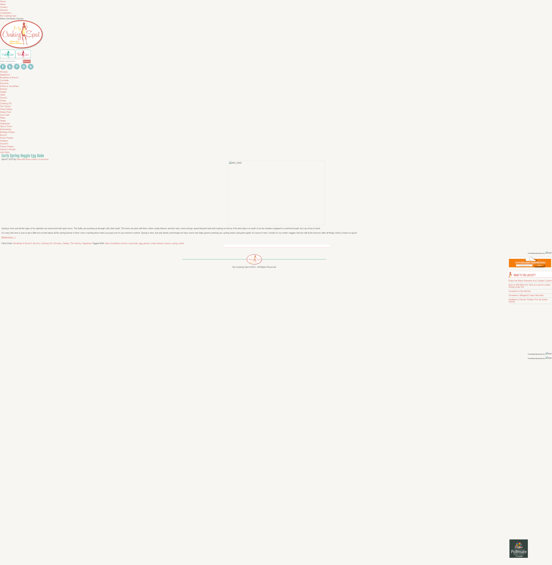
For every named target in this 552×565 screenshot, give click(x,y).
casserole (133, 243)
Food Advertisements (535, 253)
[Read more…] (8, 237)
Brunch (36, 243)
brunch (124, 243)
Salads (66, 243)
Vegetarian (87, 243)
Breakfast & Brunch (22, 243)
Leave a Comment (39, 159)
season (167, 243)
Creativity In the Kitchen (520, 291)
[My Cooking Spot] (530, 267)
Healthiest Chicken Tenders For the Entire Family (528, 300)
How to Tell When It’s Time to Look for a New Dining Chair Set (529, 286)
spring (175, 243)
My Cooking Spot (8, 16)
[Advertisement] (530, 406)
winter (181, 243)
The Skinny (75, 243)
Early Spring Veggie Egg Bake (22, 155)
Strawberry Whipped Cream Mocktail (526, 295)
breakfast (115, 243)
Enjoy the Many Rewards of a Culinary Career (530, 280)
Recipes (58, 243)
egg (140, 243)
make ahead (157, 243)
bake (107, 243)
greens (146, 243)
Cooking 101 (47, 243)
